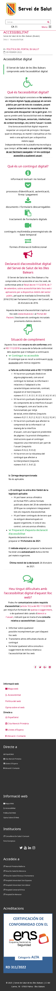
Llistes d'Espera (15, 729)
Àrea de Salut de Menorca (15, 871)
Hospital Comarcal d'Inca (15, 890)
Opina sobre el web (14, 707)
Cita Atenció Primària (18, 723)
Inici (5, 39)
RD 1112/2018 (13, 348)
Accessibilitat (14, 695)
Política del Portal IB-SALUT (23, 49)
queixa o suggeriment (41, 609)
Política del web (13, 701)
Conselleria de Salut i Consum (17, 836)
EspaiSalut (13, 717)
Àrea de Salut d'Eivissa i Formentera (19, 876)
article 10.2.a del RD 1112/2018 (35, 606)
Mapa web (12, 688)
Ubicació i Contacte (16, 736)
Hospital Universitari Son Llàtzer (17, 885)
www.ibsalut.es (25, 313)
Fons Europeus (9, 841)
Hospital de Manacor (13, 894)
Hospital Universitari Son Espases (18, 880)
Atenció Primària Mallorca (15, 866)
